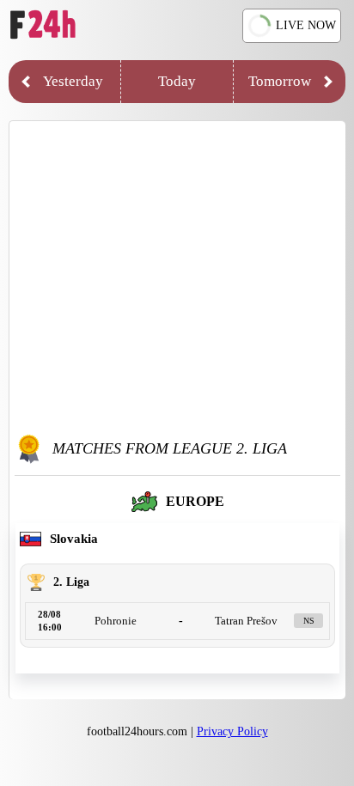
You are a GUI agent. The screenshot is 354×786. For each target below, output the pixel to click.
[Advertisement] (177, 277)
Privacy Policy (232, 731)
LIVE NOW (306, 25)
